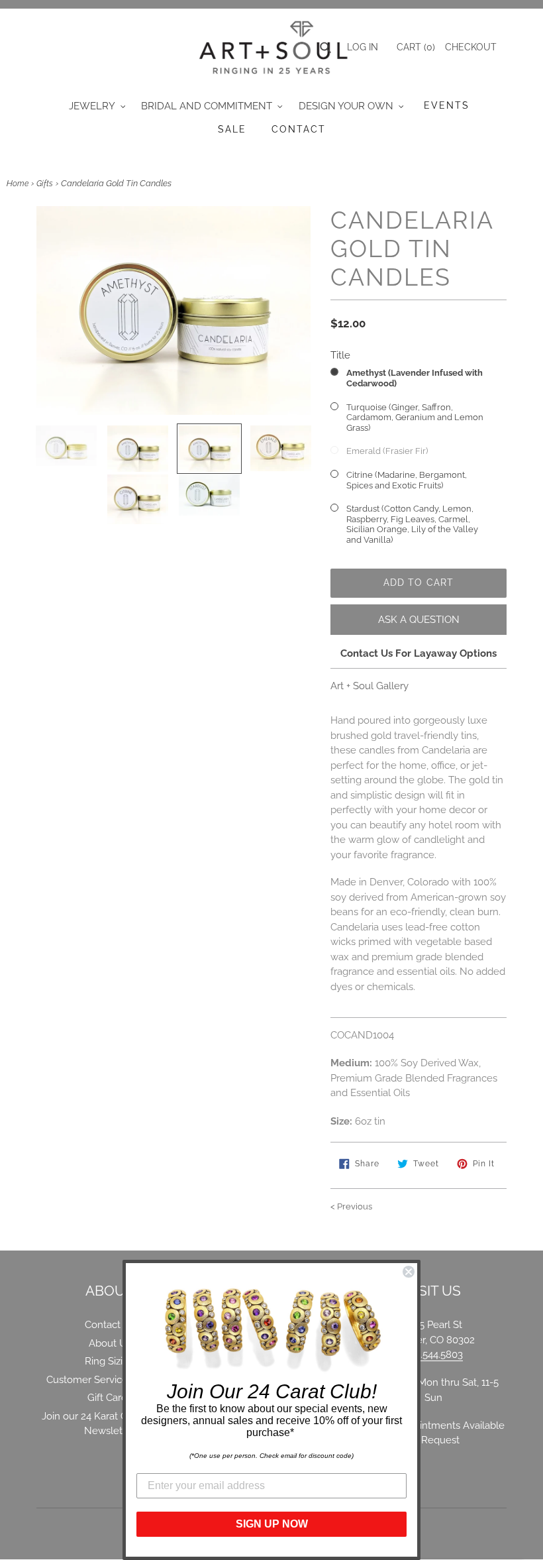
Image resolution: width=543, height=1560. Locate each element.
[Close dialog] (408, 1271)
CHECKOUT (471, 47)
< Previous (351, 1206)
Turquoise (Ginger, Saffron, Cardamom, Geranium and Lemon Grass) (414, 417)
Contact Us (110, 1325)
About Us (110, 1343)
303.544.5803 (433, 1355)
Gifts (44, 183)
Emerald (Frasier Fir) (387, 451)
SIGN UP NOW (272, 1524)
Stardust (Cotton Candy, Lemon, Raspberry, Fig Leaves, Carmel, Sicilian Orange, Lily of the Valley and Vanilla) (412, 524)
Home (17, 183)
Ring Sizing (109, 1361)
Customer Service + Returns (109, 1380)
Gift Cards (109, 1398)
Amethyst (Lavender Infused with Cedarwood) (414, 378)
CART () (414, 47)
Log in (362, 47)
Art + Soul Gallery (369, 686)
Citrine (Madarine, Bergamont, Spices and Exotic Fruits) (406, 480)
